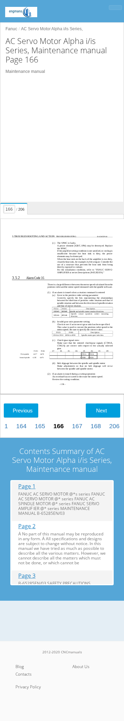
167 (77, 426)
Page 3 (26, 575)
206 (114, 426)
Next (101, 410)
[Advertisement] (62, 138)
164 (21, 426)
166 (58, 426)
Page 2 (26, 526)
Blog (20, 666)
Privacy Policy (28, 687)
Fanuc (11, 28)
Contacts (24, 674)
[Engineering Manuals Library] (31, 8)
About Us (81, 666)
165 (40, 426)
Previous (23, 410)
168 (96, 426)
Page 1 (26, 486)
